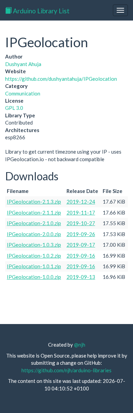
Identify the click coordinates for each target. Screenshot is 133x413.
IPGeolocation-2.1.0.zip (34, 223)
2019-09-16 (80, 256)
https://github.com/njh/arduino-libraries (66, 370)
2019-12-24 (80, 201)
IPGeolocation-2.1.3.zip (34, 201)
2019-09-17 (80, 245)
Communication (22, 93)
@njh (79, 344)
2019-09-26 (80, 234)
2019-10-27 (80, 223)
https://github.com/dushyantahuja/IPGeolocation (61, 79)
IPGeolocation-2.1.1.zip (34, 212)
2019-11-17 (80, 212)
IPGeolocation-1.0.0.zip (34, 277)
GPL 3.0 (14, 108)
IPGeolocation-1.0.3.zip (34, 245)
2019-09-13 (80, 277)
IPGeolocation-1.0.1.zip (34, 266)
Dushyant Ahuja (23, 64)
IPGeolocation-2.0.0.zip (34, 234)
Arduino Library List (41, 11)
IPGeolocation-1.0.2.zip (34, 256)
